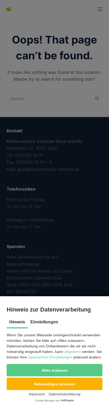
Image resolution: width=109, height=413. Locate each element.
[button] (54, 370)
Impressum (37, 394)
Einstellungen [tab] (44, 322)
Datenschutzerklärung (64, 394)
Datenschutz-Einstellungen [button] (50, 357)
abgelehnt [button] (72, 351)
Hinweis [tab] (17, 322)
